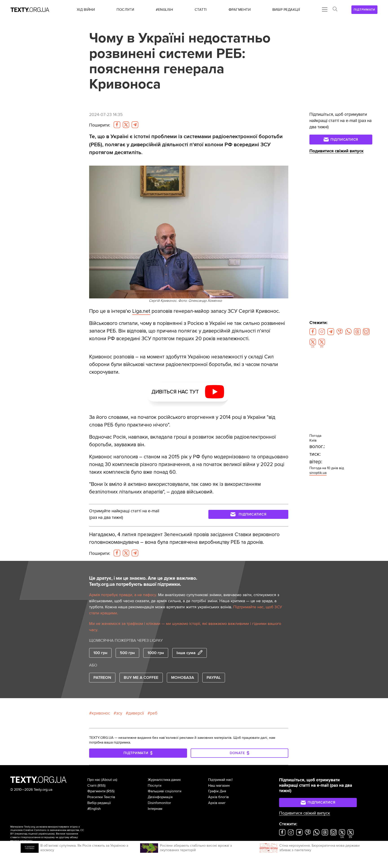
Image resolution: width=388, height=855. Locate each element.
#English (94, 808)
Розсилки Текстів (101, 797)
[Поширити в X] (126, 124)
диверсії (136, 713)
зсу (119, 713)
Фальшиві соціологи (164, 791)
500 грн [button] (127, 652)
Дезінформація (160, 797)
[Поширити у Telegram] (135, 124)
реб (153, 713)
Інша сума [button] (186, 652)
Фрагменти (96, 791)
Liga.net (141, 311)
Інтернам (155, 808)
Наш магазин (219, 785)
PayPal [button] (214, 677)
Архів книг (217, 803)
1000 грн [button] (156, 652)
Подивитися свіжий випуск (336, 151)
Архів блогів (218, 797)
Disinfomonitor (159, 803)
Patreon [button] (102, 677)
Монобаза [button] (182, 677)
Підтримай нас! (220, 779)
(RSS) (101, 785)
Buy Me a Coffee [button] (141, 677)
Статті (92, 785)
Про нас (93, 779)
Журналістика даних (164, 779)
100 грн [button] (100, 652)
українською (46, 833)
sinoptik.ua (317, 473)
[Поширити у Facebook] (117, 124)
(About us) (109, 779)
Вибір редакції (99, 803)
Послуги (154, 785)
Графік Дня (217, 791)
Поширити (99, 125)
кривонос (101, 713)
